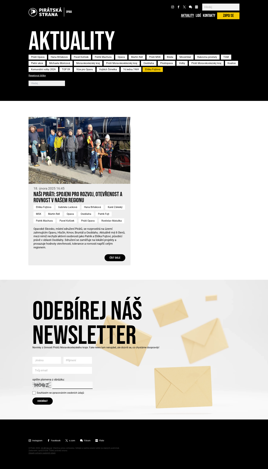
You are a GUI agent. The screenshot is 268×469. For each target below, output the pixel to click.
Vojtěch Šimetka (108, 69)
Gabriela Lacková (67, 207)
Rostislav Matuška (111, 220)
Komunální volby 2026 (43, 69)
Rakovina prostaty (207, 57)
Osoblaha (148, 63)
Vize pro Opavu (84, 69)
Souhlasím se (60, 392)
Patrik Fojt (103, 213)
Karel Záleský (115, 207)
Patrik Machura (103, 57)
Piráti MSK (155, 57)
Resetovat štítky (37, 75)
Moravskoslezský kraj (88, 63)
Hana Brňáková (59, 57)
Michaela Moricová (59, 63)
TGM (226, 57)
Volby (182, 63)
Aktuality (187, 16)
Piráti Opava (38, 57)
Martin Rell (137, 57)
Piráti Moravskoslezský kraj (206, 63)
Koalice (232, 63)
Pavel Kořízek (81, 57)
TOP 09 (66, 69)
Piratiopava (166, 63)
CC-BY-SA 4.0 (46, 448)
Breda (170, 57)
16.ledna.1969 (131, 69)
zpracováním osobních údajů (68, 392)
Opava (121, 57)
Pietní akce (37, 63)
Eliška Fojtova (152, 69)
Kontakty (209, 16)
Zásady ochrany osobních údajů (42, 453)
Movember (185, 57)
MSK (38, 213)
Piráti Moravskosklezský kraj (121, 63)
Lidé (198, 16)
